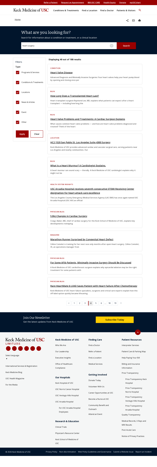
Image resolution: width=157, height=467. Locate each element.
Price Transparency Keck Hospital (136, 381)
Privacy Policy (51, 451)
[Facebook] (8, 348)
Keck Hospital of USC (64, 383)
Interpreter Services (130, 345)
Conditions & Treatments (32, 82)
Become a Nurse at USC (98, 399)
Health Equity (110, 2)
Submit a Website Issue (123, 451)
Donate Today (94, 380)
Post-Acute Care (129, 430)
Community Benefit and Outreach (98, 407)
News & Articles (28, 102)
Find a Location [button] (89, 10)
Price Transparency (130, 373)
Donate (122, 2)
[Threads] (38, 348)
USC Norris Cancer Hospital (67, 389)
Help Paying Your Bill (131, 357)
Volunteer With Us (96, 386)
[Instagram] (32, 348)
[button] (139, 8)
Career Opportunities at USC (100, 393)
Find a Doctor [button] (107, 10)
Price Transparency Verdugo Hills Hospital (135, 399)
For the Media (11, 384)
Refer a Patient (51, 2)
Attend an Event (95, 414)
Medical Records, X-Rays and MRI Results (134, 423)
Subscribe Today (114, 319)
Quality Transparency (131, 414)
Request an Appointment (72, 2)
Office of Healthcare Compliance (63, 366)
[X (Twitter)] (14, 348)
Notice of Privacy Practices (133, 436)
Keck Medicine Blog (14, 372)
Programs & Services (30, 72)
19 (115, 303)
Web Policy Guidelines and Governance (94, 451)
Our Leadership (62, 351)
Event (23, 112)
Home (18, 19)
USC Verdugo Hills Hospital (67, 395)
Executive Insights (63, 357)
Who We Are (60, 345)
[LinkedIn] (26, 348)
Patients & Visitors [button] (126, 10)
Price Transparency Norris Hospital (133, 390)
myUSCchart (135, 2)
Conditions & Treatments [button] (66, 10)
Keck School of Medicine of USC (66, 441)
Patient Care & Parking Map (134, 351)
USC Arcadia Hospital (64, 401)
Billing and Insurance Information (131, 366)
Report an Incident (143, 451)
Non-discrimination (67, 451)
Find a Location (94, 357)
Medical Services (95, 364)
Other (24, 122)
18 (109, 303)
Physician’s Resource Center (67, 433)
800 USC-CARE (94, 2)
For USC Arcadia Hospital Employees (69, 410)
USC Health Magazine (15, 378)
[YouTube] (20, 348)
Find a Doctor (94, 345)
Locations (25, 92)
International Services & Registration (21, 366)
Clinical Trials (61, 427)
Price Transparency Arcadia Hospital (133, 408)
